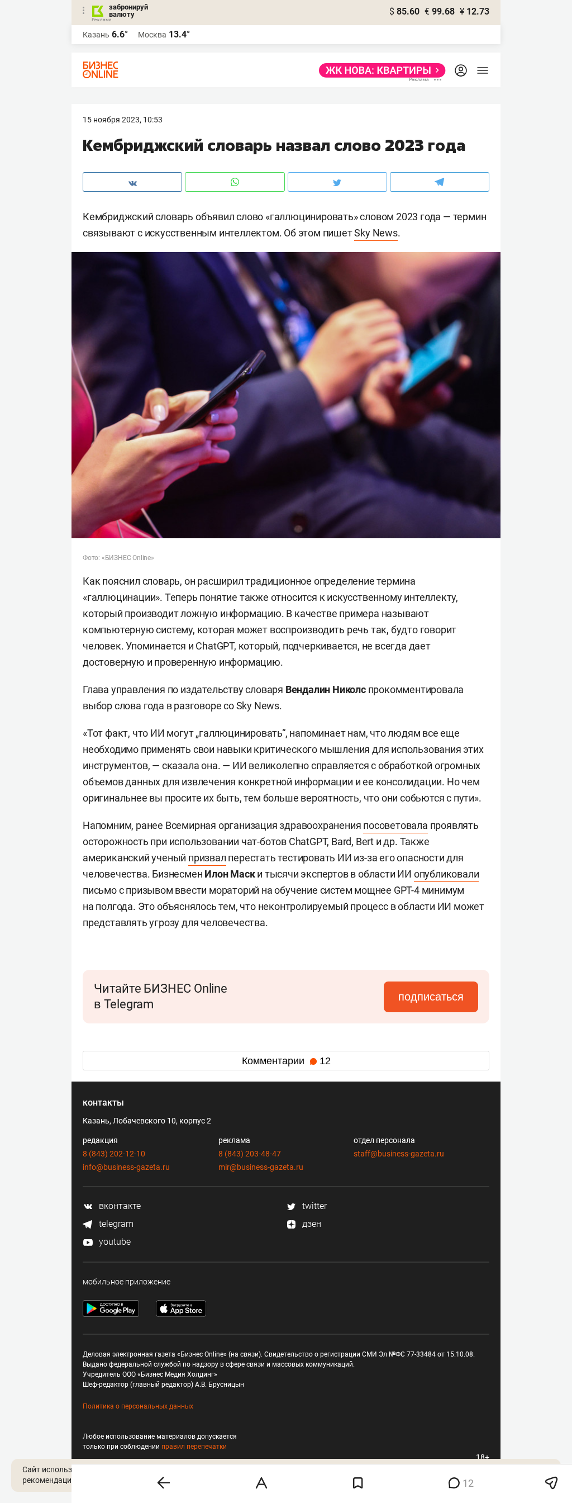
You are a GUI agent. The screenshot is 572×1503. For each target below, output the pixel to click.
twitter (313, 1206)
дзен (310, 1223)
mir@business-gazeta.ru (260, 1167)
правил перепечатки (194, 1446)
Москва (152, 34)
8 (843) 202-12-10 (114, 1153)
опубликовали (446, 874)
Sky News (375, 233)
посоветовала (395, 825)
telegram (115, 1223)
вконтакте (119, 1206)
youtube (114, 1241)
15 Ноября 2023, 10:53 (123, 119)
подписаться (431, 996)
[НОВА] (379, 70)
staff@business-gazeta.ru (399, 1153)
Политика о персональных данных (138, 1406)
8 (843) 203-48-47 (249, 1153)
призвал (207, 858)
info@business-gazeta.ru (126, 1167)
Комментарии (286, 1060)
